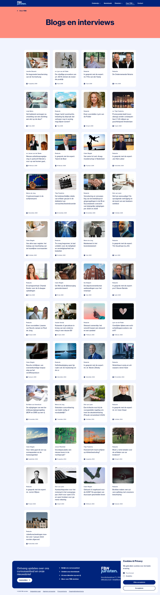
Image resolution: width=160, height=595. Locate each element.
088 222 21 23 (106, 579)
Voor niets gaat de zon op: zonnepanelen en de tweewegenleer (36, 452)
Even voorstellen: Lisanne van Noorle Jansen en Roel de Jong (36, 327)
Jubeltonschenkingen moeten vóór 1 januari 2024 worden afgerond (36, 536)
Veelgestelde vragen (35, 591)
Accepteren (139, 588)
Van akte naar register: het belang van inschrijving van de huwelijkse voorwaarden (36, 245)
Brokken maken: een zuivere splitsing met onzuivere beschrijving (123, 492)
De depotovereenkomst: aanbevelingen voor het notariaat (93, 288)
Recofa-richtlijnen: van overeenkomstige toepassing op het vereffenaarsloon (36, 369)
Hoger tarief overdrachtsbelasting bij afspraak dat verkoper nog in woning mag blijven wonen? (65, 118)
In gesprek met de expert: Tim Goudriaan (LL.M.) (122, 244)
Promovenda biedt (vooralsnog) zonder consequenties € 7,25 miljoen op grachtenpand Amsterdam (122, 118)
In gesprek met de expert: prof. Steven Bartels (122, 287)
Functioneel (130, 573)
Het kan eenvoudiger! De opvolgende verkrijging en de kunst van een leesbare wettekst (122, 200)
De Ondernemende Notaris (122, 74)
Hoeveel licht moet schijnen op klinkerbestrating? (94, 451)
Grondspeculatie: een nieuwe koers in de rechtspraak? (63, 452)
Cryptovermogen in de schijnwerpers (34, 197)
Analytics (129, 576)
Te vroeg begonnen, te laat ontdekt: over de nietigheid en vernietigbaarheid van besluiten (65, 247)
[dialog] (139, 575)
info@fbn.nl (116, 579)
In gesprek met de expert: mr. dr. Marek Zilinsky (93, 366)
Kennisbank (108, 3)
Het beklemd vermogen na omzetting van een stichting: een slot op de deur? (37, 116)
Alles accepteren (139, 582)
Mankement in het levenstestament (90, 244)
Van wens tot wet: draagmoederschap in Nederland (94, 157)
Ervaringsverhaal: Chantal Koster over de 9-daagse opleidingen (36, 288)
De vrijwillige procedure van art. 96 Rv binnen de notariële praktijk (65, 76)
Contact (140, 3)
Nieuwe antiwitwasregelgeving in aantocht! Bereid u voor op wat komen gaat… (36, 158)
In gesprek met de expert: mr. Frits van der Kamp (93, 75)
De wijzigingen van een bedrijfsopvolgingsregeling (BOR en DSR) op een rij (36, 409)
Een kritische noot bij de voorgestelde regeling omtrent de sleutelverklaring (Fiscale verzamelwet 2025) (94, 411)
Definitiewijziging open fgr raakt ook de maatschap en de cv (65, 367)
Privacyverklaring (62, 591)
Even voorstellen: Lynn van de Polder (94, 115)
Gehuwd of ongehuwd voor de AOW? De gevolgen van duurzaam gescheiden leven (94, 492)
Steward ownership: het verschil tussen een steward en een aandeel (94, 327)
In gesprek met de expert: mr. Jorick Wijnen (36, 491)
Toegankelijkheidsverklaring (76, 591)
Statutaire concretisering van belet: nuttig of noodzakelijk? (64, 409)
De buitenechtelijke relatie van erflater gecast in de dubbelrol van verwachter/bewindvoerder (65, 200)
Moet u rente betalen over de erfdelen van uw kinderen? (122, 452)
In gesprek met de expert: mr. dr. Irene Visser (122, 408)
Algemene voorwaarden (49, 591)
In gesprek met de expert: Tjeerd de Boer (65, 157)
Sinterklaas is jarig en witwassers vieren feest (122, 366)
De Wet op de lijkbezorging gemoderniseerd (65, 287)
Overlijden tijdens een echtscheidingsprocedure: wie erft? (122, 327)
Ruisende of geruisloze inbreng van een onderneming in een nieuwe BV (65, 327)
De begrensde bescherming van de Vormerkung (36, 75)
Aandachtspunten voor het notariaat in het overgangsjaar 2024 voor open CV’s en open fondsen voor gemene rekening (65, 495)
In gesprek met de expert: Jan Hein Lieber (122, 157)
